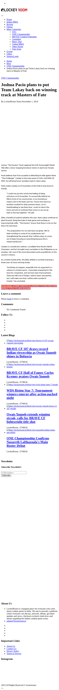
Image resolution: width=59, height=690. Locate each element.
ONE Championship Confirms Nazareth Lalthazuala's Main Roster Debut (28, 441)
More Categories (14, 29)
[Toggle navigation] (2, 15)
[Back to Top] (2, 688)
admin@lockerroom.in (16, 621)
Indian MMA (12, 22)
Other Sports (17, 46)
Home (9, 19)
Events (9, 51)
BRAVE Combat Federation (24, 37)
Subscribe (6, 475)
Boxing (10, 24)
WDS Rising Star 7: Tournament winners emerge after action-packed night (32, 394)
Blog (9, 63)
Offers (9, 54)
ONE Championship (21, 34)
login (9, 299)
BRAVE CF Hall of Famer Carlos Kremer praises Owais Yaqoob (30, 374)
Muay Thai (17, 41)
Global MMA (18, 44)
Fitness (10, 27)
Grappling (16, 39)
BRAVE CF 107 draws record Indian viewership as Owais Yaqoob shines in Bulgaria (31, 352)
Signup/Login (13, 56)
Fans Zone (16, 49)
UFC (14, 32)
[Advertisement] (29, 132)
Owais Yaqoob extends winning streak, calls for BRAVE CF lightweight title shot (28, 418)
